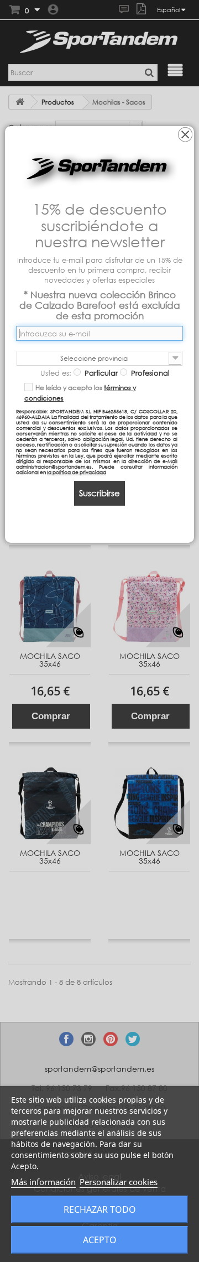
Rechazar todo (100, 1209)
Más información (43, 1181)
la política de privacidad (76, 472)
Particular (100, 372)
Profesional (149, 372)
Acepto (100, 1240)
